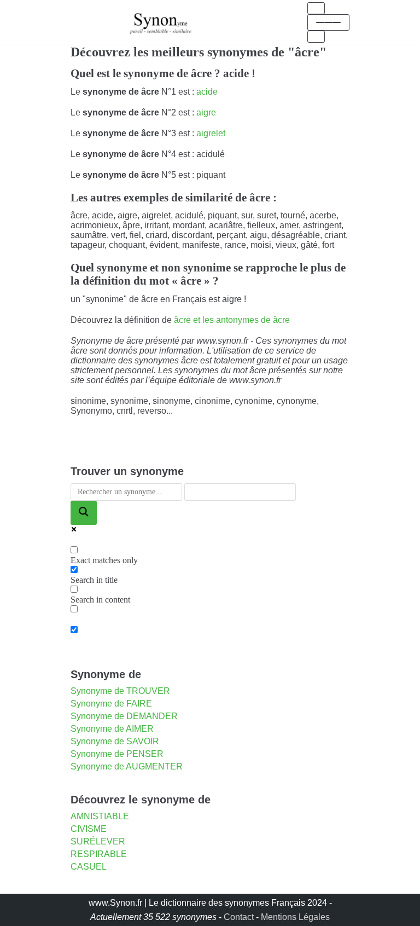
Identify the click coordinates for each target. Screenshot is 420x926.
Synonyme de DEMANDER (124, 716)
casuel (89, 866)
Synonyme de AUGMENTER (127, 766)
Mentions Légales (295, 917)
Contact (239, 917)
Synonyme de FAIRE (111, 703)
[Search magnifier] (84, 513)
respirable (99, 854)
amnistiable (100, 816)
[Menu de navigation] (316, 8)
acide (207, 91)
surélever (98, 841)
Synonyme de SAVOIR (115, 741)
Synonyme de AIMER (112, 728)
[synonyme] (161, 22)
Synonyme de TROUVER (120, 691)
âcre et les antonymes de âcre (232, 320)
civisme (89, 829)
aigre (206, 112)
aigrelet (210, 133)
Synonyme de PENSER (117, 754)
